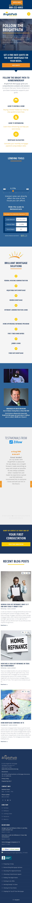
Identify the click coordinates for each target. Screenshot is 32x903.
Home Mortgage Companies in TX (12, 723)
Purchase (6, 808)
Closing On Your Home (10, 888)
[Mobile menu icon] (28, 14)
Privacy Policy (5, 778)
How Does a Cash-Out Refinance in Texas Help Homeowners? (15, 664)
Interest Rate (10, 224)
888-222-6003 (16, 7)
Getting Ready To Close (10, 884)
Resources (6, 816)
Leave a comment (11, 608)
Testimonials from (16, 440)
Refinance (6, 811)
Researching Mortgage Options (13, 867)
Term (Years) (10, 229)
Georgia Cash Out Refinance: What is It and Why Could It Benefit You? (15, 605)
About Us (6, 819)
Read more (3, 625)
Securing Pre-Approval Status (12, 871)
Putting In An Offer (9, 881)
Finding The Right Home (11, 877)
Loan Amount (10, 219)
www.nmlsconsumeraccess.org (10, 769)
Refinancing (3, 608)
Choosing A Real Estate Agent (12, 874)
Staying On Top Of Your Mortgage (14, 891)
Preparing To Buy (9, 864)
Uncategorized (4, 725)
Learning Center (8, 813)
